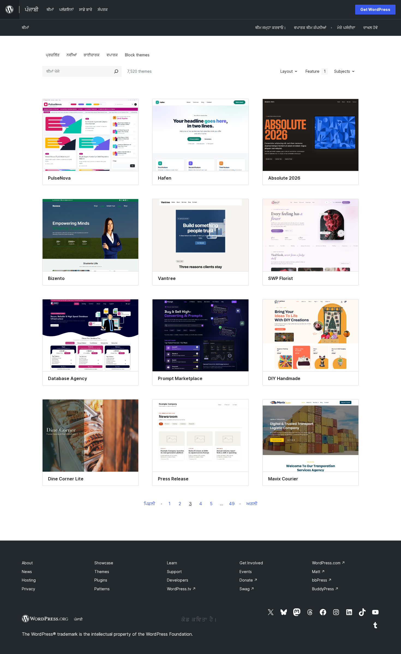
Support (174, 571)
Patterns (102, 588)
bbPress (322, 580)
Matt (318, 571)
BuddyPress (325, 588)
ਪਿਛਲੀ (149, 503)
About (27, 562)
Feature (316, 71)
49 (232, 503)
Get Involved (251, 562)
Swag (247, 588)
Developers (177, 580)
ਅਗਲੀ (252, 503)
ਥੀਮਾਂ (25, 27)
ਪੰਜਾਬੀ (78, 619)
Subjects (342, 71)
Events (246, 571)
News (27, 571)
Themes (101, 571)
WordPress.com (328, 562)
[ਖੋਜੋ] (116, 71)
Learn (172, 562)
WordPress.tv (181, 588)
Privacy (28, 588)
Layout (286, 71)
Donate (249, 580)
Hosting (29, 580)
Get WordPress (375, 9)
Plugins (100, 580)
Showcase (103, 562)
